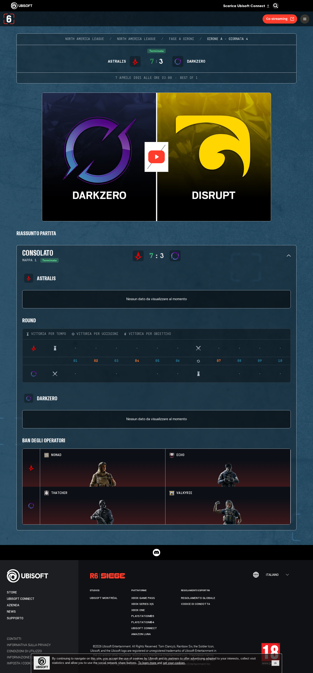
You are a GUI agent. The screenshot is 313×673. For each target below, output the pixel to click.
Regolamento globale (198, 598)
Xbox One (138, 610)
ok (275, 663)
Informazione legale (24, 657)
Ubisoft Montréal (104, 598)
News (11, 611)
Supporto (15, 618)
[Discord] (156, 552)
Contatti (14, 638)
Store (12, 592)
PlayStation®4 (142, 622)
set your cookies (174, 663)
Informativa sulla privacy (29, 645)
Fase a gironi (181, 39)
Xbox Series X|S (142, 604)
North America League (84, 39)
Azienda (13, 605)
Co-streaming (277, 18)
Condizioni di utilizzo (24, 651)
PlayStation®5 (142, 616)
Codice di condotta (195, 604)
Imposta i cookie (20, 663)
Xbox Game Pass (143, 598)
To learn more (147, 663)
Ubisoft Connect (20, 599)
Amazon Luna (141, 634)
